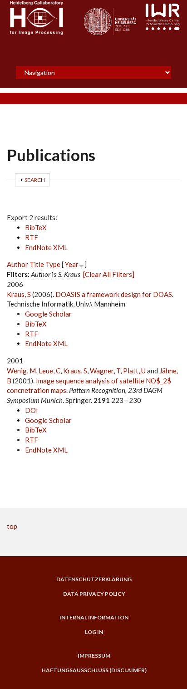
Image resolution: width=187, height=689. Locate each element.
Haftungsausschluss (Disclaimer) (94, 670)
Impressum (94, 656)
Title (37, 264)
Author (17, 264)
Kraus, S (19, 294)
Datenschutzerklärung (94, 579)
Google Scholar (48, 314)
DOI (31, 410)
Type (52, 264)
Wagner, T (105, 371)
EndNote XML (46, 247)
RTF (31, 237)
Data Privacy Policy (94, 594)
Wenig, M (21, 371)
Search (35, 179)
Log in (94, 632)
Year (72, 264)
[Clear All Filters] (108, 274)
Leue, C (49, 371)
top (12, 526)
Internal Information (93, 617)
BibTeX (36, 227)
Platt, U (134, 371)
